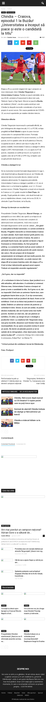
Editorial (4, 403)
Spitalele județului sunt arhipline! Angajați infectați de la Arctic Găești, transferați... (29, 573)
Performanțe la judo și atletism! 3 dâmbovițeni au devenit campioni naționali (11, 381)
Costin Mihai (5, 536)
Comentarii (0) (21, 444)
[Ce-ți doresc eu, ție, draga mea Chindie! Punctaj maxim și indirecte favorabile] (34, 599)
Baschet (17, 693)
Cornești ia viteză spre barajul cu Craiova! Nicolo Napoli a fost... (11, 611)
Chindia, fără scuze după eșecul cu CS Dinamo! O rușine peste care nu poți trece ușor (28, 400)
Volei (23, 693)
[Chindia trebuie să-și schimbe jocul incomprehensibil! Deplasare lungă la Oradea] (34, 625)
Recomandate (11, 12)
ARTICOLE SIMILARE (9, 392)
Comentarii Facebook (8, 444)
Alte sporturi (6, 526)
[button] (42, 3)
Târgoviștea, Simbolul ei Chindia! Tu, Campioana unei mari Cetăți (34, 381)
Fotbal (3, 12)
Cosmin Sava (11, 37)
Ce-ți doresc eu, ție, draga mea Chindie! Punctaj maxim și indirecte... (34, 611)
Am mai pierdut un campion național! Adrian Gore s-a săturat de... (21, 531)
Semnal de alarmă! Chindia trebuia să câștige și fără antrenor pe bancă (29, 412)
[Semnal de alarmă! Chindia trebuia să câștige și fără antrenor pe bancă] (7, 412)
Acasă (3, 9)
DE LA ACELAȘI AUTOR (28, 392)
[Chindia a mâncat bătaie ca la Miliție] (7, 423)
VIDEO (27, 695)
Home (3, 693)
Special (40, 693)
